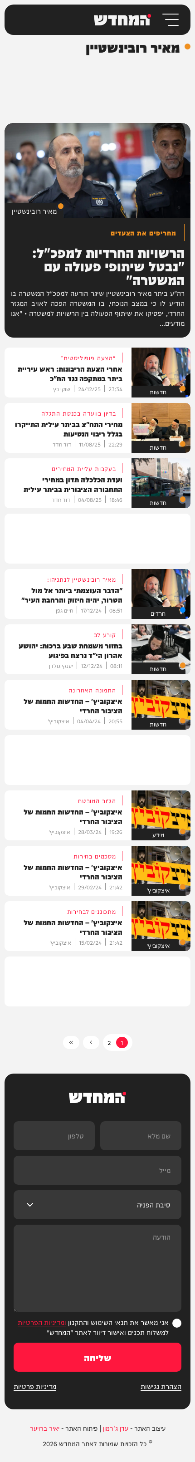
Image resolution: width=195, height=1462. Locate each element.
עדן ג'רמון (115, 1428)
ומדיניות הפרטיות (42, 1322)
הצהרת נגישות (161, 1386)
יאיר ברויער (44, 1428)
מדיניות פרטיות (35, 1386)
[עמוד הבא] (91, 1042)
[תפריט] (170, 20)
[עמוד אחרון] (71, 1042)
